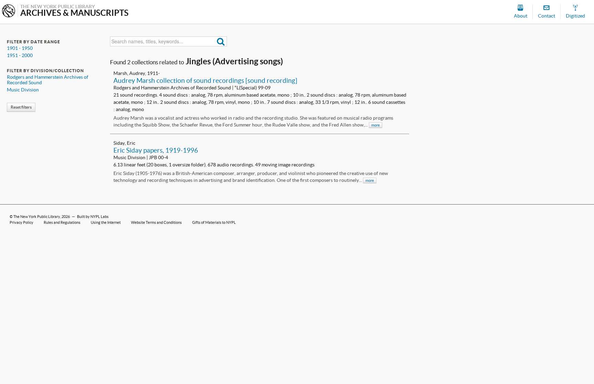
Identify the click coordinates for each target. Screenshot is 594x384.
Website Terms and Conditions (156, 222)
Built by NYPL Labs (93, 217)
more (375, 125)
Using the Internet (106, 222)
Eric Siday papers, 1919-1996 (155, 150)
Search (221, 41)
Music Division (23, 89)
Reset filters (21, 107)
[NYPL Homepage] (8, 11)
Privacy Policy (21, 222)
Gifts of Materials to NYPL (214, 222)
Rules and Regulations (62, 222)
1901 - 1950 (20, 48)
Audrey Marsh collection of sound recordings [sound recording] (205, 80)
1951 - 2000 (20, 55)
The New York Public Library (36, 217)
